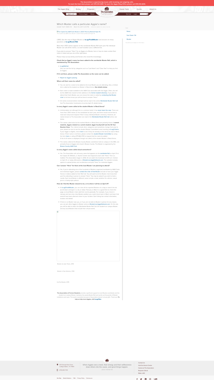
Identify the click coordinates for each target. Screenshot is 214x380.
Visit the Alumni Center (145, 365)
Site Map (59, 378)
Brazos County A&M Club (68, 146)
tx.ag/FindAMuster (91, 40)
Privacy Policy (80, 378)
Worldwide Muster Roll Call (109, 101)
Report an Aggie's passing (68, 78)
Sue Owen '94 (131, 35)
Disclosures (89, 378)
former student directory (99, 93)
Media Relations (67, 378)
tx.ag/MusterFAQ (72, 42)
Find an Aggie (83, 14)
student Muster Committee (102, 134)
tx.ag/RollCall (64, 66)
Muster (92, 14)
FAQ (74, 378)
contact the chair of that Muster (90, 172)
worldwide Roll (105, 153)
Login (135, 14)
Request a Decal (143, 370)
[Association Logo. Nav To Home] (107, 11)
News (128, 31)
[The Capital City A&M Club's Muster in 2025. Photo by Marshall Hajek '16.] (79, 31)
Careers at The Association (146, 368)
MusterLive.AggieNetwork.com (93, 160)
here (81, 132)
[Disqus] (90, 327)
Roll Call (128, 14)
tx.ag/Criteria (114, 129)
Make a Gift (71, 14)
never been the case (104, 110)
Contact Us (141, 363)
